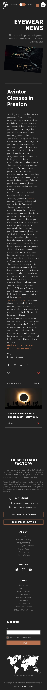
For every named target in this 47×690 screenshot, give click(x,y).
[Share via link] (27, 365)
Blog (9, 353)
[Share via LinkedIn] (21, 365)
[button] (43, 4)
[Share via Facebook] (8, 365)
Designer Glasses (15, 357)
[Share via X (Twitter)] (14, 365)
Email (9, 628)
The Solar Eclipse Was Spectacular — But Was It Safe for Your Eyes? (23, 415)
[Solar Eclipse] (23, 398)
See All (37, 383)
